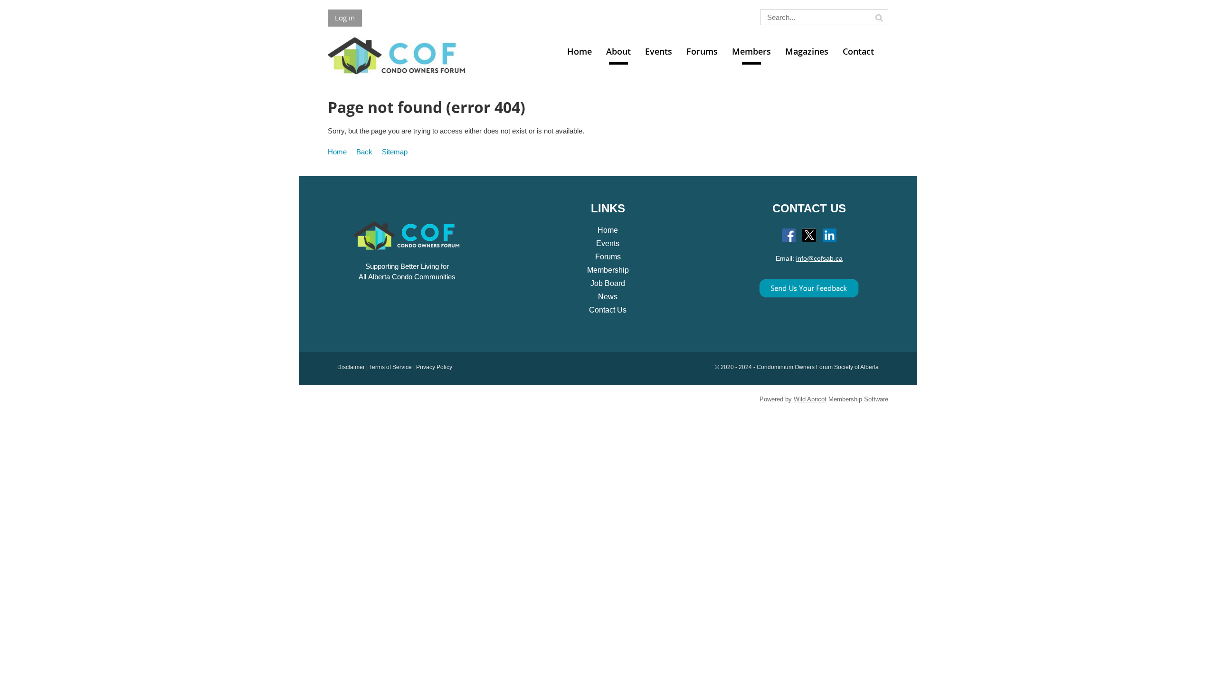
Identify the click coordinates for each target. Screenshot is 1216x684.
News (608, 297)
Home (337, 152)
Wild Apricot (810, 399)
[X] (809, 235)
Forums (608, 257)
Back (364, 152)
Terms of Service (390, 367)
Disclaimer (351, 367)
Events (607, 243)
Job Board (607, 283)
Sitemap (395, 152)
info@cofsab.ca (819, 258)
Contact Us (608, 310)
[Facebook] (789, 235)
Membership (608, 270)
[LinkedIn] (829, 235)
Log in (345, 17)
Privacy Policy (434, 367)
